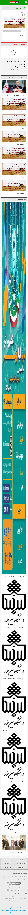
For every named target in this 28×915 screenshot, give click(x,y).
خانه (26, 860)
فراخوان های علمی (16, 909)
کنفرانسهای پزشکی (22, 910)
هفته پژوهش (12, 900)
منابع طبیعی (11, 898)
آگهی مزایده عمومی (20, 111)
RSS (13, 863)
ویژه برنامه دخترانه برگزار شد (18, 832)
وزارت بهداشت (18, 898)
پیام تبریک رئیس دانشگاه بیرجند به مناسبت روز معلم (13, 730)
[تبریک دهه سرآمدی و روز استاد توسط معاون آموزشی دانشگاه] (14, 676)
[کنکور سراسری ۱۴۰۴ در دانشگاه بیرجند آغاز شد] (14, 778)
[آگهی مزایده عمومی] (14, 23)
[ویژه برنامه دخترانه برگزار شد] (14, 829)
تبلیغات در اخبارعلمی (8, 867)
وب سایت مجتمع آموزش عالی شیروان (14, 61)
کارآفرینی (24, 900)
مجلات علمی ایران (14, 912)
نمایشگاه (24, 898)
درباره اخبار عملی (19, 860)
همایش (24, 897)
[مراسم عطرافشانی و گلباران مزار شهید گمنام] (14, 850)
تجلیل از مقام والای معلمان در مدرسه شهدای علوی (14, 627)
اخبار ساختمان (5, 909)
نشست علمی (18, 900)
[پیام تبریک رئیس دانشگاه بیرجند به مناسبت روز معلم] (14, 728)
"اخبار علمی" (23, 887)
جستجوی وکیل (5, 910)
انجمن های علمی (7, 907)
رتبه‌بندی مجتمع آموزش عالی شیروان (14, 70)
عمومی (22, 12)
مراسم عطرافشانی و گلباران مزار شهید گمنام (15, 852)
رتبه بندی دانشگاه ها (16, 907)
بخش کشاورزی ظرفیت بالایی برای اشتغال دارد (15, 95)
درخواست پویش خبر (21, 863)
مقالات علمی (24, 907)
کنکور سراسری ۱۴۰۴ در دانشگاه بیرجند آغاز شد (15, 781)
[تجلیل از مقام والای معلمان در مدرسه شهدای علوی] (14, 625)
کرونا (7, 900)
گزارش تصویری (18, 897)
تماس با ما (10, 860)
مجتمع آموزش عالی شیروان (13, 16)
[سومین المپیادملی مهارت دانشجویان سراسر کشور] (14, 574)
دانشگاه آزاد (5, 898)
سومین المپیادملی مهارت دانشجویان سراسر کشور (14, 576)
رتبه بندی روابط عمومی (21, 867)
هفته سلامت (5, 897)
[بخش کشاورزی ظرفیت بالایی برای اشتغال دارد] (14, 93)
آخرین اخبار (6, 863)
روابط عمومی (12, 897)
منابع (4, 860)
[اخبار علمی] (14, 2)
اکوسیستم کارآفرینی (13, 910)
